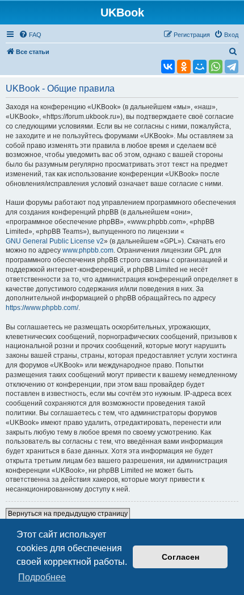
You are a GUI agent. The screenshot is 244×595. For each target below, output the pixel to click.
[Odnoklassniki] (184, 66)
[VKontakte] (168, 66)
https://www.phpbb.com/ (42, 308)
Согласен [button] (180, 556)
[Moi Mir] (200, 66)
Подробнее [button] (42, 577)
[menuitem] (30, 35)
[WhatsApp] (215, 66)
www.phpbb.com (87, 250)
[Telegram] (231, 66)
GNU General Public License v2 (55, 241)
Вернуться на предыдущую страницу (68, 514)
